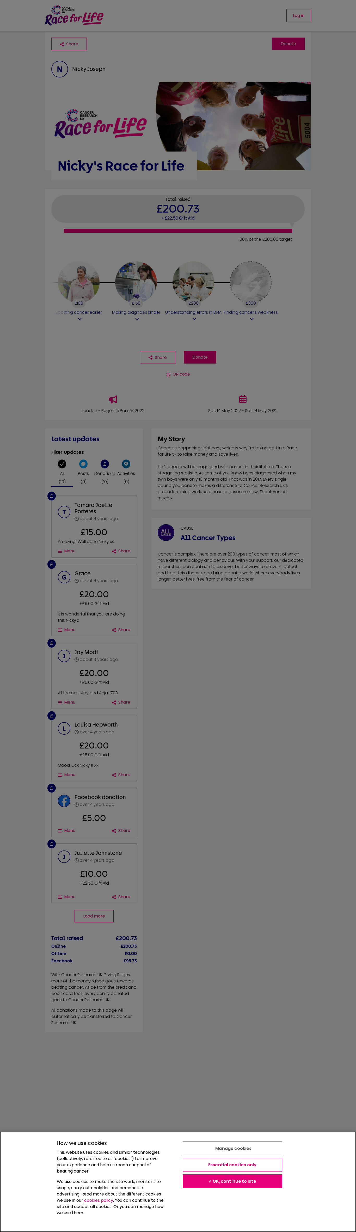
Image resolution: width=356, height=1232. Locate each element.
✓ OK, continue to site (232, 1181)
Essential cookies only (232, 1165)
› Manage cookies (232, 1148)
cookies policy (98, 1200)
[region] (178, 1182)
